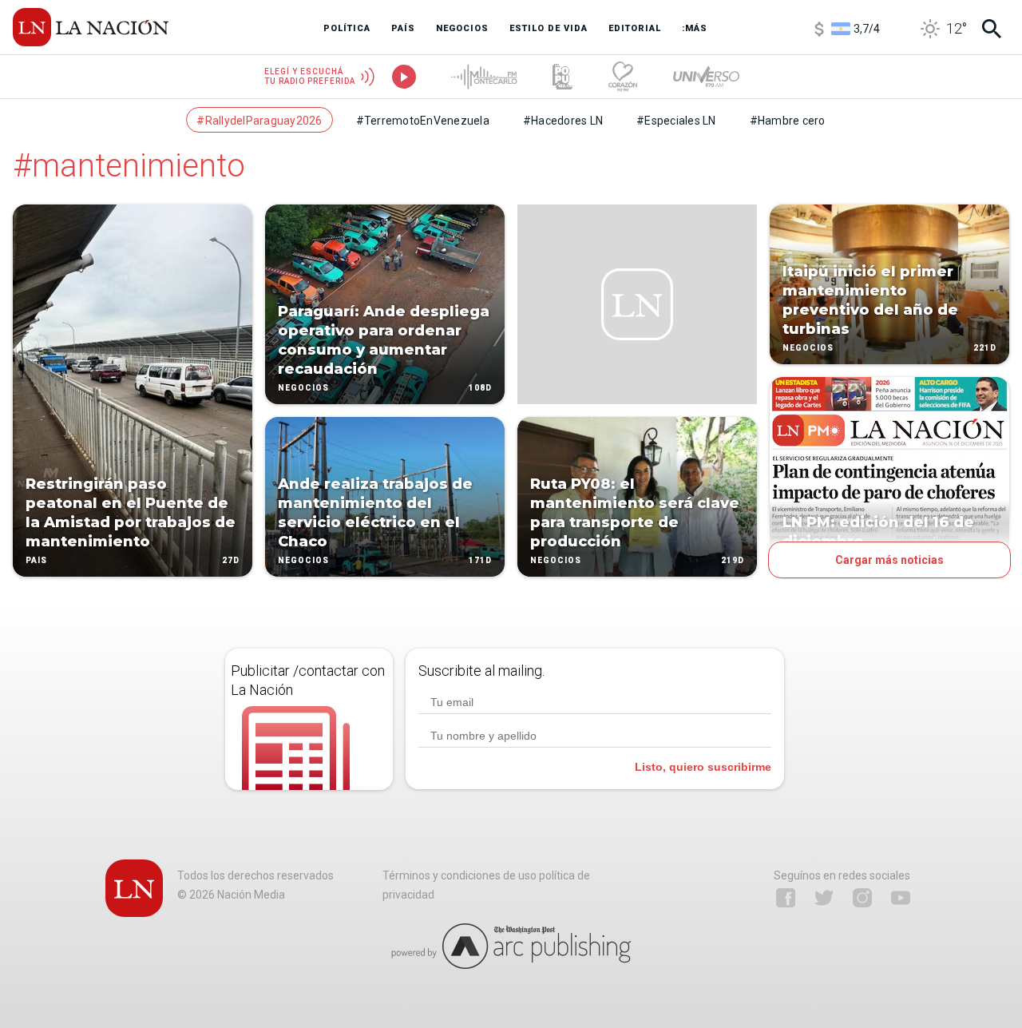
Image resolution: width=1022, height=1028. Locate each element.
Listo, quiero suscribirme (703, 766)
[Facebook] (785, 898)
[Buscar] (991, 28)
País (36, 560)
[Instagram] (862, 898)
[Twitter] (824, 898)
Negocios (303, 387)
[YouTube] (900, 898)
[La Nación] (90, 27)
